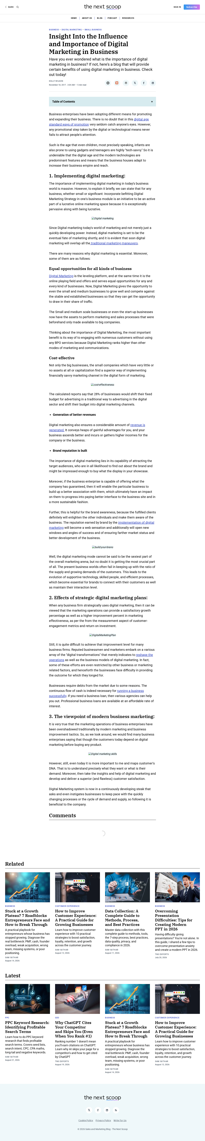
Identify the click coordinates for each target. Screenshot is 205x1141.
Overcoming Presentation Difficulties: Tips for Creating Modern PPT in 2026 (173, 920)
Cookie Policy (85, 1120)
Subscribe (191, 7)
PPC (7, 1018)
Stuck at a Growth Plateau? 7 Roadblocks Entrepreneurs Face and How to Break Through (27, 917)
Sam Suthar (11, 957)
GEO (57, 1018)
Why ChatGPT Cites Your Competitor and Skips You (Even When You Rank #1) (74, 1029)
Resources (128, 18)
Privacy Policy (103, 1120)
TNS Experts (162, 954)
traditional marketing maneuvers (114, 243)
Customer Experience (67, 906)
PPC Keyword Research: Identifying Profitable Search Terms (27, 1027)
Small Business (93, 30)
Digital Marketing (72, 30)
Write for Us (120, 1120)
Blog (99, 18)
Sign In (177, 7)
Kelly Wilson (56, 81)
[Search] (17, 7)
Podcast (112, 18)
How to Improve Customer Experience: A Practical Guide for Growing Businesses (75, 917)
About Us (87, 18)
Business (54, 30)
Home (74, 18)
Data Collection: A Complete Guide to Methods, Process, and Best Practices (122, 917)
